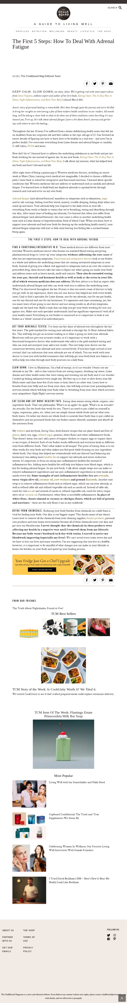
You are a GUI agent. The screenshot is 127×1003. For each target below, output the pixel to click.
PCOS (30, 146)
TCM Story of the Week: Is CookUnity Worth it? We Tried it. (54, 689)
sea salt (31, 491)
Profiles (22, 31)
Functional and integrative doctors (73, 258)
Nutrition (39, 31)
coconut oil (46, 479)
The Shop (104, 31)
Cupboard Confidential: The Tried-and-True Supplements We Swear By (74, 816)
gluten (15, 434)
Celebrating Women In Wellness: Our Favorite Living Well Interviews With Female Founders (79, 848)
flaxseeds (91, 479)
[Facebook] (108, 938)
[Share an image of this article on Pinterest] (103, 83)
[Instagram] (114, 934)
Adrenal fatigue (20, 198)
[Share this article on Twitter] (94, 83)
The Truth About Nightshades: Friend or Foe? (37, 608)
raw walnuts (62, 479)
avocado (103, 475)
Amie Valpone (25, 96)
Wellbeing (57, 31)
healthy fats (50, 457)
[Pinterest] (114, 938)
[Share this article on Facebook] (86, 83)
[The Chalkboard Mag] (63, 12)
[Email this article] (111, 83)
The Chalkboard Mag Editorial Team (41, 76)
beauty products (95, 518)
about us (8, 930)
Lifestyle (88, 31)
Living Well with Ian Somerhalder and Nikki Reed (77, 782)
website (21, 430)
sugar (104, 198)
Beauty (73, 31)
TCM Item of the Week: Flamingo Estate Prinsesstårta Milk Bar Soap (63, 714)
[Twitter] (108, 934)
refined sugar (45, 434)
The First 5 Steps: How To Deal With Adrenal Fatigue (63, 44)
